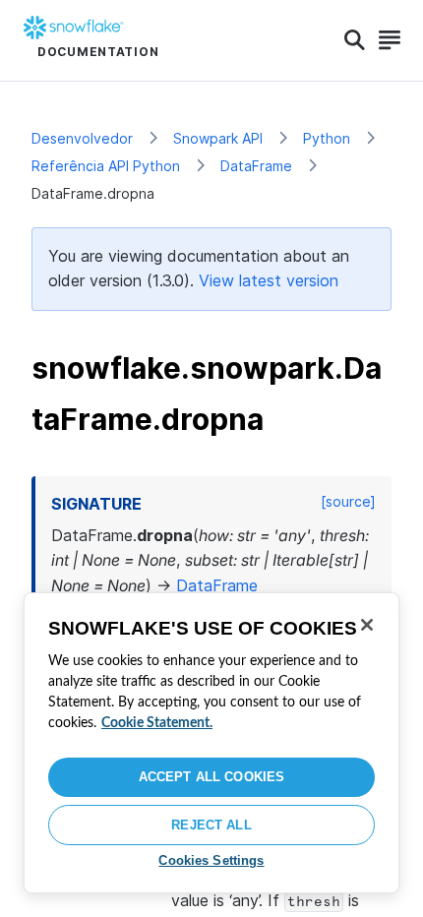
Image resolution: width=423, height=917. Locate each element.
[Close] (367, 624)
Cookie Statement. (156, 723)
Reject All (211, 825)
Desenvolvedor (82, 138)
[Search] (354, 40)
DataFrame (256, 165)
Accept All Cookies (211, 776)
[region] (211, 742)
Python (326, 138)
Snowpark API (218, 138)
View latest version (268, 280)
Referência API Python (105, 165)
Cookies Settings (211, 860)
